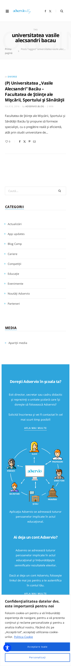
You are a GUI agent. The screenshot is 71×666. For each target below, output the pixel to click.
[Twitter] (24, 141)
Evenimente (15, 283)
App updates (16, 234)
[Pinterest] (29, 141)
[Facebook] (20, 141)
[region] (35, 630)
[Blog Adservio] (24, 11)
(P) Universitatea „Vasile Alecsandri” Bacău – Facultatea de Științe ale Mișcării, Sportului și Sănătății (34, 91)
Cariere (12, 254)
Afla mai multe (35, 428)
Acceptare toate (37, 646)
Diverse (12, 76)
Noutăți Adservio (19, 293)
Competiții (14, 264)
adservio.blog (34, 106)
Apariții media (17, 343)
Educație (13, 274)
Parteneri (14, 303)
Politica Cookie (23, 637)
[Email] (34, 141)
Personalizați (37, 657)
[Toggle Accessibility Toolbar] (7, 647)
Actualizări (15, 224)
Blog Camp (15, 244)
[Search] (59, 11)
